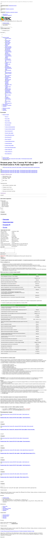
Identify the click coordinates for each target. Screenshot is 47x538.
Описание (6, 219)
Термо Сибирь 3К (8, 149)
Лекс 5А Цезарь (8, 122)
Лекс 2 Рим (7, 118)
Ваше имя (2, 247)
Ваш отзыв (2, 252)
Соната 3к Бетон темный (10, 128)
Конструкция (6, 531)
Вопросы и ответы (6, 108)
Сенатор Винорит (8, 143)
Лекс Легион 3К (8, 137)
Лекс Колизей (7, 124)
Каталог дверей (6, 37)
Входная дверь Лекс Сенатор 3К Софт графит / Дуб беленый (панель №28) (17, 158)
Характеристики (8, 222)
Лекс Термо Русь (8, 153)
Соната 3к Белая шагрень (10, 126)
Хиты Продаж (5, 509)
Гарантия (4, 106)
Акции (4, 507)
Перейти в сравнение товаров (12, 12)
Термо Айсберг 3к (8, 151)
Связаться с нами (30, 531)
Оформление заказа (12, 5)
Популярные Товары (7, 508)
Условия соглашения (23, 531)
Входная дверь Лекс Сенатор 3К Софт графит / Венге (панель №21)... (14, 477)
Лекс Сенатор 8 (8, 139)
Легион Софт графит (9, 133)
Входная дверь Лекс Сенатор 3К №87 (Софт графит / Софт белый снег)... (15, 465)
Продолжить (3, 12)
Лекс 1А (6, 116)
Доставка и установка (7, 105)
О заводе (2, 531)
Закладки (4, 516)
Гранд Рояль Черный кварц (10, 147)
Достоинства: (3, 253)
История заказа (6, 515)
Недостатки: (2, 254)
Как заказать (5, 104)
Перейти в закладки (10, 8)
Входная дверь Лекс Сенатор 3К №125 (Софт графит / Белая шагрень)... (15, 441)
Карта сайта (5, 506)
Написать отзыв (9, 174)
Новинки (4, 510)
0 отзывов (2, 174)
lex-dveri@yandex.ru (6, 24)
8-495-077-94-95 (6, 23)
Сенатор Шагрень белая (9, 141)
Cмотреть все (3, 193)
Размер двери (3, 200)
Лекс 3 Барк (7, 120)
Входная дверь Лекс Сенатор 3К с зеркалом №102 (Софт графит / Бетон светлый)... (17, 429)
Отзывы (4, 109)
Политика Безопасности (14, 531)
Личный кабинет (6, 514)
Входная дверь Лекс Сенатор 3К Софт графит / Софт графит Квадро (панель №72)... (17, 453)
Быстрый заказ (3, 214)
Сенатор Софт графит (9, 145)
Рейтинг (2, 256)
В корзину (2, 212)
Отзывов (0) (6, 224)
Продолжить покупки (4, 5)
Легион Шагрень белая (9, 135)
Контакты (5, 110)
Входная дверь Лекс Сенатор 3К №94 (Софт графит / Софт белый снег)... (15, 417)
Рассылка (4, 517)
